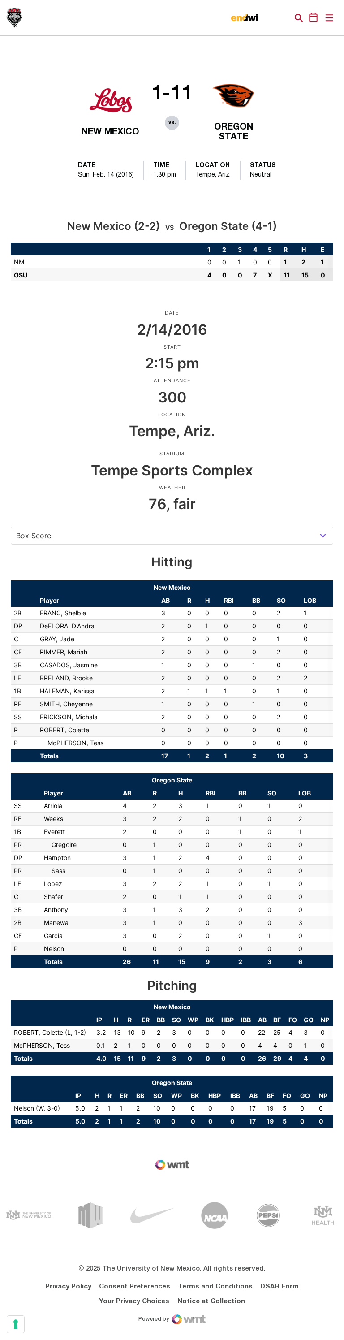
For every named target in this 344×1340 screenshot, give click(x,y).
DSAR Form (279, 1287)
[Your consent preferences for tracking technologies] (15, 1324)
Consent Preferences (134, 1287)
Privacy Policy (68, 1287)
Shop (283, 18)
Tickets (268, 18)
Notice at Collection (211, 1301)
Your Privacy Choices (134, 1301)
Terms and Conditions (215, 1287)
